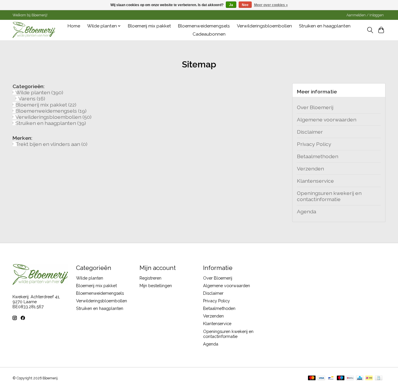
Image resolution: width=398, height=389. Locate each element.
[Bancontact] (330, 378)
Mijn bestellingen (156, 285)
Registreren (150, 277)
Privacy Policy (314, 144)
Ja (231, 5)
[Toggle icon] (370, 30)
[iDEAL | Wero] (369, 378)
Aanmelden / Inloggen (365, 15)
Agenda (306, 211)
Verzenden (310, 168)
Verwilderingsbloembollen (264, 26)
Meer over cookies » (271, 5)
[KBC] (359, 378)
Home (74, 26)
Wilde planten (39, 92)
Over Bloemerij (315, 107)
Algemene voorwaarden (326, 119)
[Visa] (321, 378)
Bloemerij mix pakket (149, 26)
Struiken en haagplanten (325, 26)
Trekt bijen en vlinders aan (51, 144)
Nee (245, 5)
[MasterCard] (312, 378)
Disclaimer (310, 132)
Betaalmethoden (317, 156)
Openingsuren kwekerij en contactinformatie (329, 196)
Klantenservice (315, 181)
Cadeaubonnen (209, 34)
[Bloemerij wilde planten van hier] (34, 30)
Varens (31, 98)
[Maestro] (340, 378)
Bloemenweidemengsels (204, 26)
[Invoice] (378, 378)
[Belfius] (350, 378)
